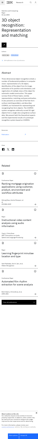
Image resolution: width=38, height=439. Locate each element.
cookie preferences (8, 427)
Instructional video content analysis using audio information (16, 223)
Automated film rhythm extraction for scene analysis (17, 283)
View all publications (10, 302)
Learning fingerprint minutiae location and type (18, 255)
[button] (36, 413)
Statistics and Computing (10, 11)
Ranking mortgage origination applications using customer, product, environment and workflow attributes (18, 188)
